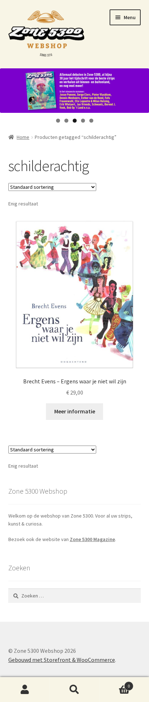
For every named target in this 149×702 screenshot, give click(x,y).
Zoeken (74, 689)
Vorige (9, 89)
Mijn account (25, 689)
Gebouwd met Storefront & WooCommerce (61, 659)
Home (23, 137)
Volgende (140, 89)
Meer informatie (74, 411)
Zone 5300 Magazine (92, 539)
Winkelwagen (114, 683)
